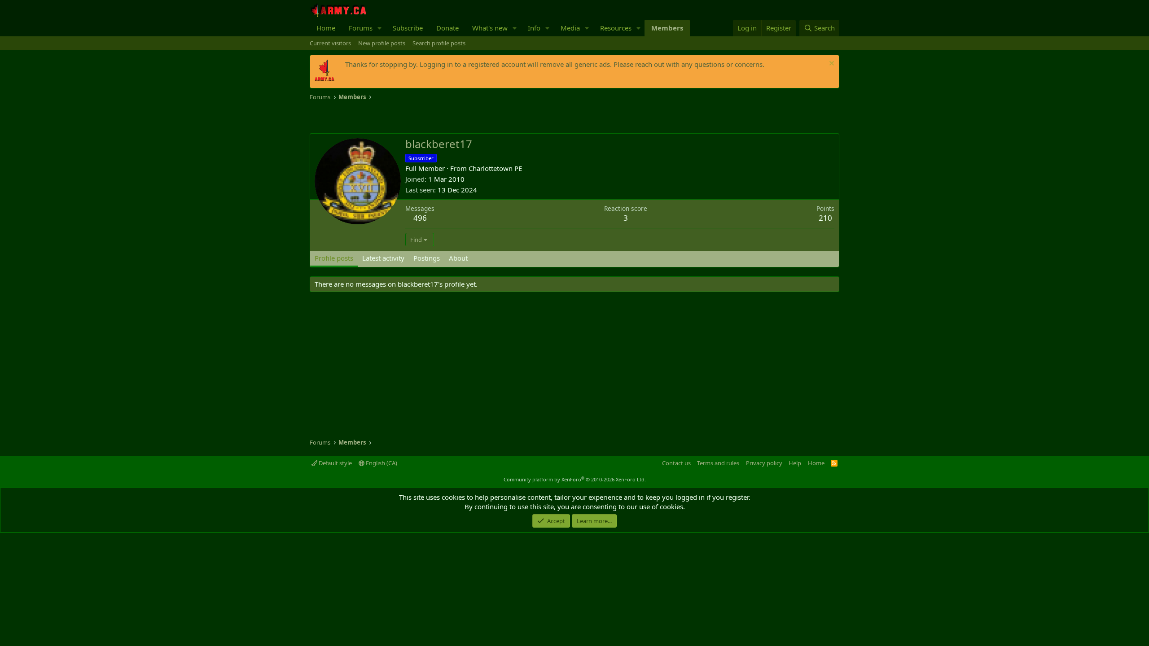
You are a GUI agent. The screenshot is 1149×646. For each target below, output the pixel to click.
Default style (334, 463)
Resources (616, 27)
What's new (490, 27)
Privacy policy (764, 463)
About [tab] (458, 257)
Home (325, 27)
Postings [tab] (426, 257)
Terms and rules (718, 463)
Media (570, 27)
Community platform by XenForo (575, 479)
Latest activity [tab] (383, 257)
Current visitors (330, 43)
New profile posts (381, 43)
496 (420, 218)
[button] (379, 28)
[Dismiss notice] (830, 64)
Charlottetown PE (495, 168)
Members (667, 27)
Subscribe (408, 27)
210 (825, 218)
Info (534, 27)
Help (795, 463)
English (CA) (380, 463)
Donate (447, 27)
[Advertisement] (415, 117)
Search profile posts (438, 43)
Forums (361, 27)
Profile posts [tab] (334, 257)
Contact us (676, 463)
